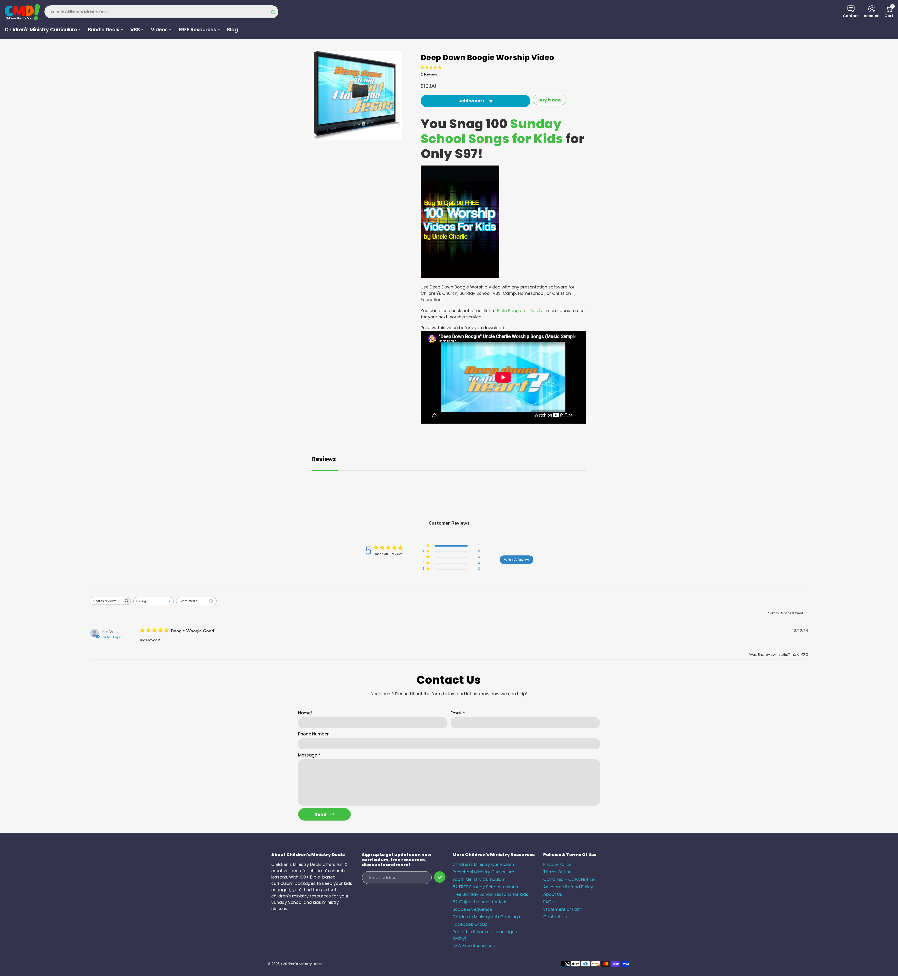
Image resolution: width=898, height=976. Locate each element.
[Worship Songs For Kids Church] (460, 276)
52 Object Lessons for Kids (480, 902)
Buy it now (549, 100)
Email (458, 713)
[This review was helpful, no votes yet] (794, 654)
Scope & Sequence (472, 909)
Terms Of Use (557, 872)
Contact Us (555, 917)
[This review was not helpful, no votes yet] (803, 654)
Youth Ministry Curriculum (479, 879)
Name (305, 713)
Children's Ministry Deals (301, 963)
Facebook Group (470, 924)
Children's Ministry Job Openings (486, 917)
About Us (552, 894)
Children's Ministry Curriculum (483, 864)
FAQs (548, 902)
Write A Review (516, 560)
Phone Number (313, 734)
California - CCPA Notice (568, 879)
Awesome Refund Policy (568, 887)
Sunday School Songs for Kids (492, 131)
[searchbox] (106, 601)
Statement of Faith (562, 909)
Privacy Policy (557, 864)
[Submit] (439, 877)
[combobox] (153, 601)
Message (309, 755)
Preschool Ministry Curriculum (483, 872)
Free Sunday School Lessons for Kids (490, 894)
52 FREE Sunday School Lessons (485, 887)
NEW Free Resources (474, 945)
